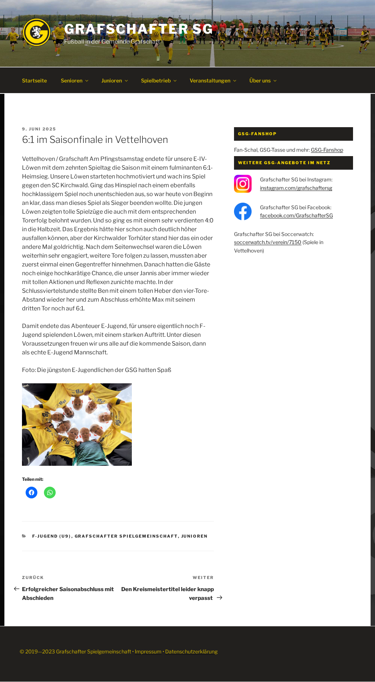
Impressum (148, 651)
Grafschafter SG (139, 29)
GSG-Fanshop (327, 150)
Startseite (34, 80)
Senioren (71, 80)
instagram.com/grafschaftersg (296, 188)
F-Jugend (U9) (51, 536)
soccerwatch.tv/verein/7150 (267, 242)
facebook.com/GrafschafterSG (296, 215)
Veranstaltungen (210, 80)
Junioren (111, 80)
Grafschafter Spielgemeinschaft (126, 536)
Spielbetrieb (156, 80)
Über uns (260, 80)
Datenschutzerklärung (191, 651)
